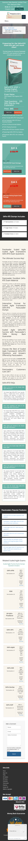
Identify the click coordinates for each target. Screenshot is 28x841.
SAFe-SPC (10, 630)
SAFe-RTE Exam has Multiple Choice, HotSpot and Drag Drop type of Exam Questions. (13, 541)
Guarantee (5, 781)
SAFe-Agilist (11, 647)
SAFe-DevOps (9, 687)
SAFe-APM (10, 570)
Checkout (5, 785)
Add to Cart (9, 112)
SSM (10, 591)
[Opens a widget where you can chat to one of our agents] (17, 831)
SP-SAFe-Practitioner (9, 614)
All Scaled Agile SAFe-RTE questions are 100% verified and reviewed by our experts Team (14, 548)
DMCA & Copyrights (7, 789)
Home (5, 28)
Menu (6, 21)
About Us (5, 773)
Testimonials (6, 783)
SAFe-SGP (9, 705)
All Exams (5, 779)
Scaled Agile (11, 28)
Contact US (5, 787)
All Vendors (5, 777)
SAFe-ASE (10, 668)
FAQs (4, 775)
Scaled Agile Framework (11, 29)
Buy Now (21, 585)
